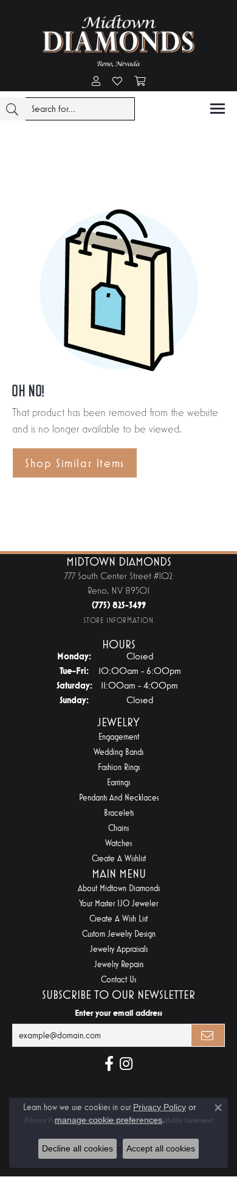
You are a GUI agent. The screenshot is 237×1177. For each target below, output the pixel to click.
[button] (96, 82)
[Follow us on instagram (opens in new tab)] (126, 1064)
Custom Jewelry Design (119, 934)
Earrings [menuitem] (118, 782)
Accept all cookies (160, 1148)
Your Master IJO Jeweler (118, 903)
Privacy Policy (159, 1107)
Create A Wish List (118, 919)
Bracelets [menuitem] (119, 813)
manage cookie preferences (108, 1120)
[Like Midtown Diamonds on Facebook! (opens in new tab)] (109, 1064)
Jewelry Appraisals (119, 949)
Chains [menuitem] (118, 828)
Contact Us (118, 979)
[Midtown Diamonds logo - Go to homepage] (118, 41)
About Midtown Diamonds (119, 888)
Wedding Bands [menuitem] (118, 752)
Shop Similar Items (75, 463)
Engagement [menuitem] (118, 737)
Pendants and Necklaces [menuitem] (119, 798)
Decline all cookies (77, 1148)
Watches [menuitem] (118, 843)
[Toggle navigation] (217, 108)
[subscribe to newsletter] (208, 1035)
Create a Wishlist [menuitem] (119, 858)
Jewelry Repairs (118, 964)
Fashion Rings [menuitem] (119, 767)
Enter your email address (118, 1012)
